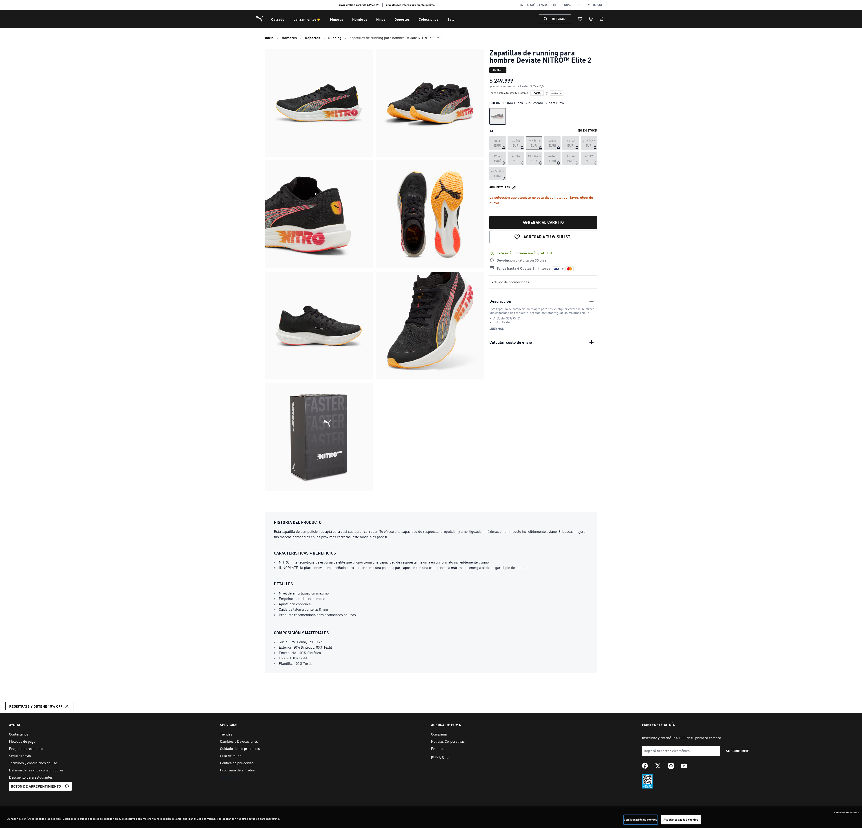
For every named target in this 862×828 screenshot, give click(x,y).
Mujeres (336, 19)
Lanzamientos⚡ (307, 19)
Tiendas (565, 5)
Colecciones (428, 19)
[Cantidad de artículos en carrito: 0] (590, 18)
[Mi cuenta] (601, 18)
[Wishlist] (580, 18)
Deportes (402, 19)
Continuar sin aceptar (846, 812)
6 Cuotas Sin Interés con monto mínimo (410, 5)
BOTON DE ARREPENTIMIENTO (36, 786)
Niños (380, 19)
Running (334, 37)
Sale (451, 19)
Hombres (359, 19)
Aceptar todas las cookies (681, 819)
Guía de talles (499, 187)
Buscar (558, 19)
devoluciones (594, 5)
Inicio (269, 37)
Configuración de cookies (640, 819)
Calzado (277, 19)
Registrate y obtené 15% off (35, 706)
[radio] (497, 116)
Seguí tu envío (537, 5)
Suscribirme (737, 751)
